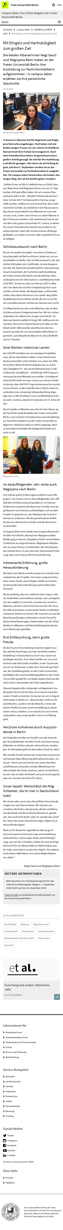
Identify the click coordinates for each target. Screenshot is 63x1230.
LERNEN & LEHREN (43, 29)
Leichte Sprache (13, 1081)
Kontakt (9, 1086)
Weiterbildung (12, 1057)
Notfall (9, 1101)
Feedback (10, 1182)
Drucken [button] (9, 1177)
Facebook (11, 1145)
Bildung (25, 924)
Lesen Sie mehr (12, 894)
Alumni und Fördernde (16, 1052)
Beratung (10, 1111)
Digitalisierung (41, 924)
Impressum (11, 1091)
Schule (9, 1047)
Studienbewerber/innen (17, 1037)
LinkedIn (11, 1155)
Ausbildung (10, 924)
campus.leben (23, 29)
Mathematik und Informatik (19, 938)
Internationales (46, 931)
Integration (28, 931)
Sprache (8, 945)
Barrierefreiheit (13, 1106)
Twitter (10, 1135)
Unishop (9, 1116)
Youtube (11, 1150)
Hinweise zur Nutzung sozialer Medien (18, 1161)
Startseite (7, 29)
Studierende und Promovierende (21, 1042)
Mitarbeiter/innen (14, 1032)
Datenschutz (11, 1096)
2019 (5, 33)
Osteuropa (43, 938)
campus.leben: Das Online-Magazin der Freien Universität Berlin (29, 15)
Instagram (12, 1140)
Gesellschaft (10, 931)
